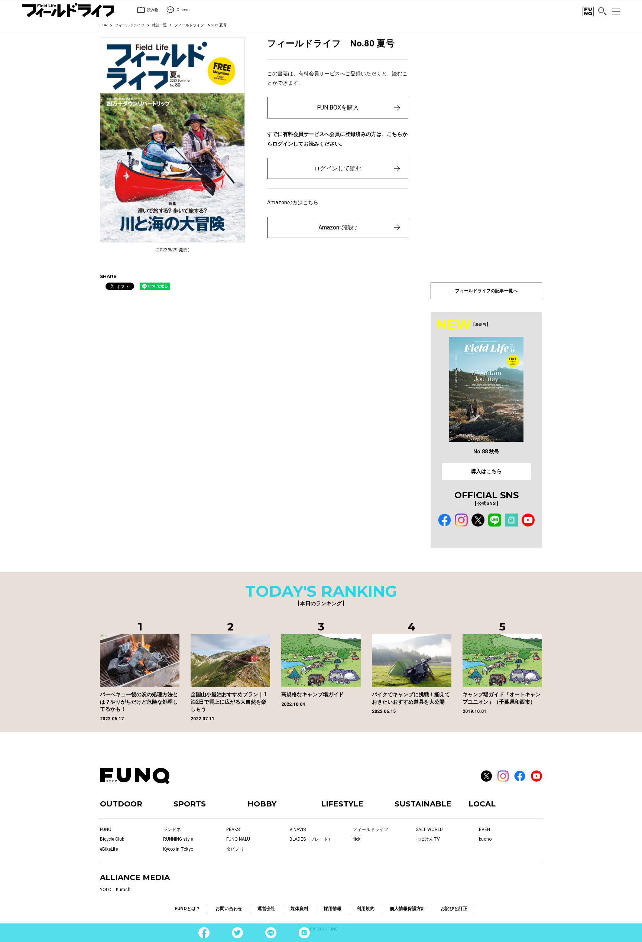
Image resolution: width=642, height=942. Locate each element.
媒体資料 (299, 908)
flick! (357, 839)
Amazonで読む (337, 227)
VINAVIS (297, 829)
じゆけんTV (428, 839)
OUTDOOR (121, 803)
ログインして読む (337, 168)
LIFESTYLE (342, 803)
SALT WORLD (429, 829)
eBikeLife (109, 849)
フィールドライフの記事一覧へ (486, 290)
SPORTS (190, 803)
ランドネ (172, 829)
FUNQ (105, 829)
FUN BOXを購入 (338, 107)
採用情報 (332, 908)
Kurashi (124, 889)
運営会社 (266, 908)
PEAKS (233, 829)
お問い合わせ (228, 908)
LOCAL (482, 803)
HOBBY (261, 803)
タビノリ (235, 849)
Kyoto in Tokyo (178, 849)
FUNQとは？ (187, 908)
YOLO (105, 889)
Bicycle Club (112, 839)
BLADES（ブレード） (311, 839)
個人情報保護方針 (407, 908)
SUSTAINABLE (423, 803)
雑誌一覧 (159, 25)
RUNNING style (178, 839)
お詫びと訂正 (454, 908)
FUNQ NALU (238, 839)
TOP (103, 25)
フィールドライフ (130, 25)
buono (485, 839)
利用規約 (365, 908)
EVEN (484, 829)
